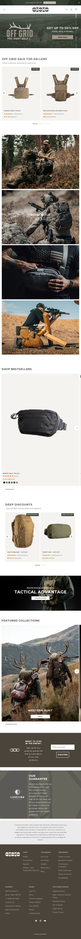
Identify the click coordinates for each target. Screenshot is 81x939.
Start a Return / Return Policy (62, 896)
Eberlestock (43, 934)
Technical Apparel (36, 899)
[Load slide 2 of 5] (76, 23)
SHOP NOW (40, 164)
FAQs (7, 913)
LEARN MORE (40, 598)
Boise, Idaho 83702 (13, 895)
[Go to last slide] (4, 93)
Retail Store (45, 868)
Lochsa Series (34, 913)
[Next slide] (77, 93)
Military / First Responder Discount (31, 869)
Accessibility (63, 878)
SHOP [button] (25, 852)
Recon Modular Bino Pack (55, 111)
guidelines (33, 814)
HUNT (40, 159)
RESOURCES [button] (63, 852)
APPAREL (40, 325)
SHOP (40, 716)
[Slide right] (76, 428)
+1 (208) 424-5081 (12, 899)
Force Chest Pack (12, 111)
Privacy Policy (58, 912)
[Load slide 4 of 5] (76, 38)
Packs (25, 857)
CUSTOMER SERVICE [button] (61, 887)
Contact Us (9, 902)
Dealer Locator (64, 857)
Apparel (26, 864)
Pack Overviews (64, 870)
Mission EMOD (35, 902)
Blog (42, 871)
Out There (45, 860)
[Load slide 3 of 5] (76, 31)
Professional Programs (63, 865)
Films (31, 895)
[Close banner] (79, 3)
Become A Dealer (65, 860)
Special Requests (12, 910)
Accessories (27, 860)
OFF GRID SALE (50, 2)
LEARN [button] (31, 887)
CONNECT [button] (9, 887)
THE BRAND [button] (45, 852)
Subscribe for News (13, 906)
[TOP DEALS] (40, 31)
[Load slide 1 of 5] (76, 15)
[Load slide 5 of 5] (76, 46)
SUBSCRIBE (63, 755)
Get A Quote (58, 905)
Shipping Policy (59, 891)
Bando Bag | (11, 473)
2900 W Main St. (12, 891)
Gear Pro (32, 891)
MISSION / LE (40, 214)
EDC (40, 270)
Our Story (44, 857)
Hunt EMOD (34, 906)
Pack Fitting (57, 909)
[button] (4, 9)
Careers (44, 864)
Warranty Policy (59, 901)
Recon (31, 910)
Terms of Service (65, 874)
